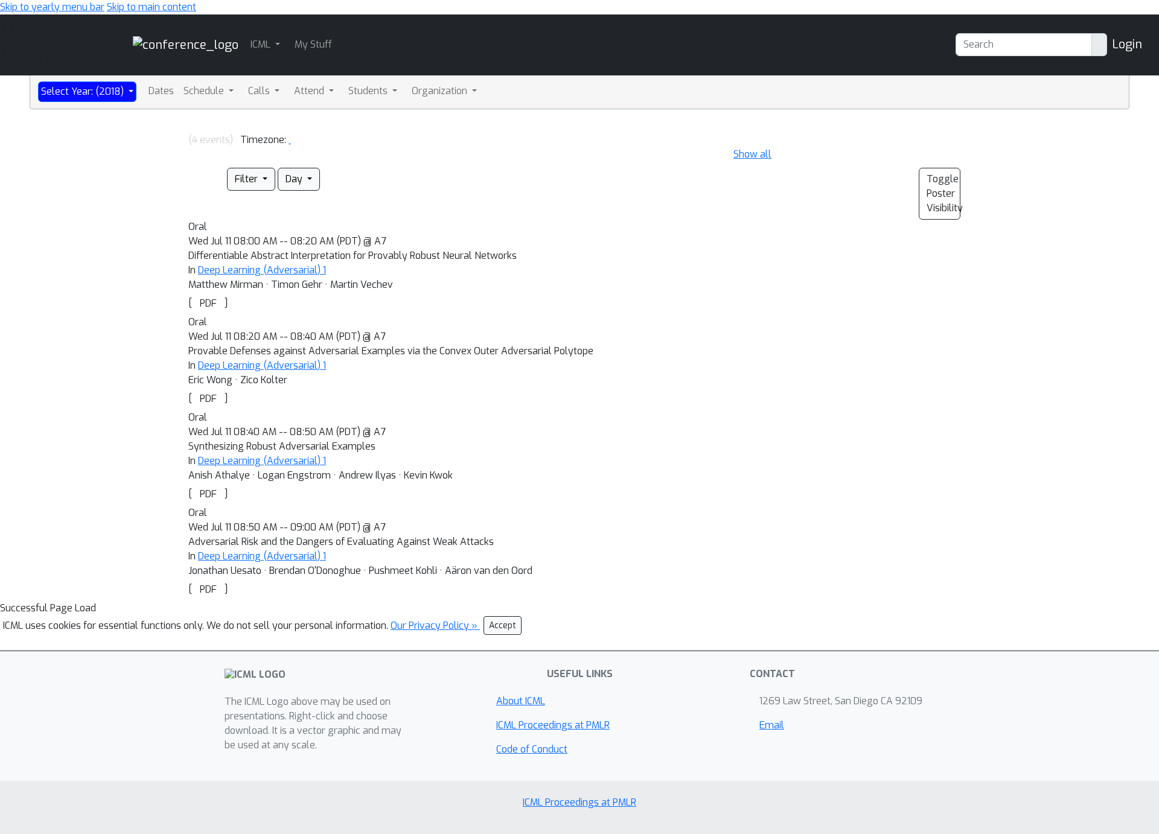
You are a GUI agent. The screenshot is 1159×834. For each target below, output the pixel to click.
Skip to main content (151, 7)
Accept (502, 625)
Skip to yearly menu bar (52, 7)
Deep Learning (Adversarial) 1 (262, 270)
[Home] (185, 44)
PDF (208, 303)
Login (1127, 44)
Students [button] (369, 90)
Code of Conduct (531, 749)
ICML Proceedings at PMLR (553, 725)
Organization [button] (441, 90)
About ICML (520, 701)
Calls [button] (260, 90)
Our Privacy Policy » (435, 625)
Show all (752, 154)
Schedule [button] (205, 90)
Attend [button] (310, 90)
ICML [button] (262, 44)
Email (771, 725)
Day (295, 179)
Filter (247, 179)
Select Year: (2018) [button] (83, 91)
